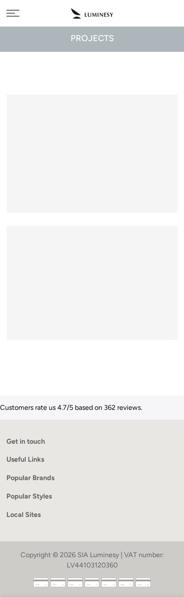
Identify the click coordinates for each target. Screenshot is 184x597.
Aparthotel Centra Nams (92, 276)
